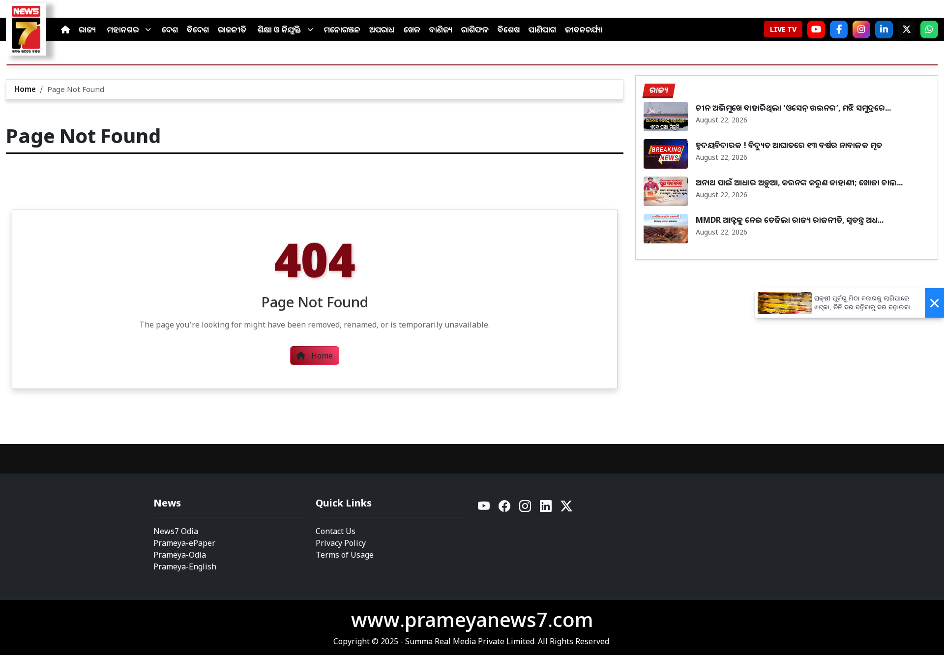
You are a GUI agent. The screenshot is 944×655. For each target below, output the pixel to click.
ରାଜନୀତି (232, 29)
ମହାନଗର (123, 29)
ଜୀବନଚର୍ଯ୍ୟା (584, 29)
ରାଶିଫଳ (475, 29)
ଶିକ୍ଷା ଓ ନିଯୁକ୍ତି (279, 29)
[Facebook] (839, 29)
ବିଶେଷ (509, 29)
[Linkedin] (546, 508)
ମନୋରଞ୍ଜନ (342, 29)
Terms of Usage (345, 554)
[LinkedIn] (884, 29)
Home (25, 89)
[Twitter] (566, 508)
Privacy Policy (341, 542)
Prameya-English (184, 566)
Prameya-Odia (179, 554)
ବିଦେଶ (198, 29)
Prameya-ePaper (184, 542)
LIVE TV (783, 29)
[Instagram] (861, 29)
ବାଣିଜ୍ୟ (440, 29)
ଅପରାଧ (382, 29)
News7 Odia (175, 531)
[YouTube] (484, 508)
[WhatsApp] (929, 29)
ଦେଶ (170, 29)
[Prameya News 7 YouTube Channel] (816, 29)
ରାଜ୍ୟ (87, 29)
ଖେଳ (412, 29)
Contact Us (335, 531)
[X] (906, 29)
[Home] (65, 29)
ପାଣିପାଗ (542, 29)
